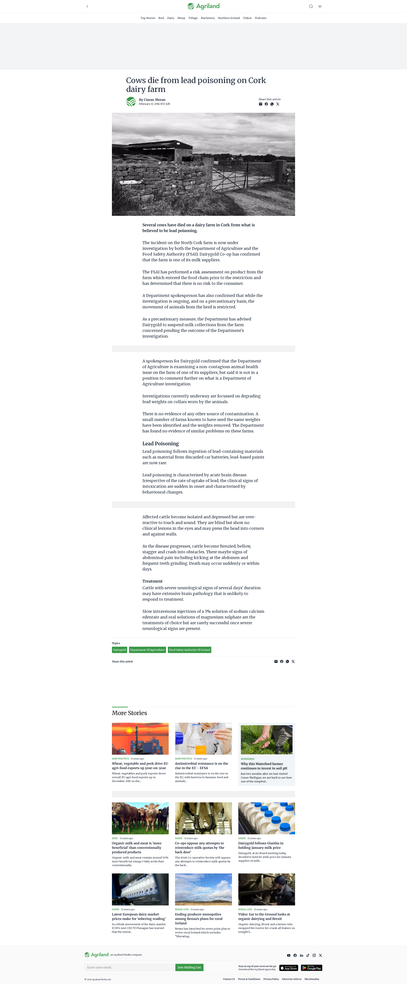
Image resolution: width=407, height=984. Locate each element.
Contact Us (229, 979)
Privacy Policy (271, 979)
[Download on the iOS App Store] (288, 968)
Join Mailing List (189, 967)
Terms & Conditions (249, 979)
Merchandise (312, 979)
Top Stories (148, 18)
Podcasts (260, 18)
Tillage (193, 18)
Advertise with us (291, 979)
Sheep (181, 18)
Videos (247, 18)
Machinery (208, 18)
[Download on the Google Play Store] (311, 968)
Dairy (170, 18)
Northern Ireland (229, 18)
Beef (161, 18)
